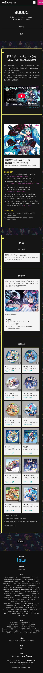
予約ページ (8, 371)
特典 (21, 34)
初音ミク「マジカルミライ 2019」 (8, 2)
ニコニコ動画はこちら (31, 107)
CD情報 (21, 27)
